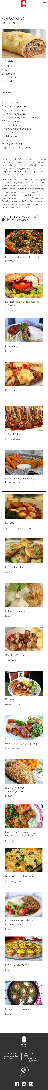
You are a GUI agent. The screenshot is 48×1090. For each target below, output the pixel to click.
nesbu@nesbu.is (30, 1061)
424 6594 (32, 1058)
